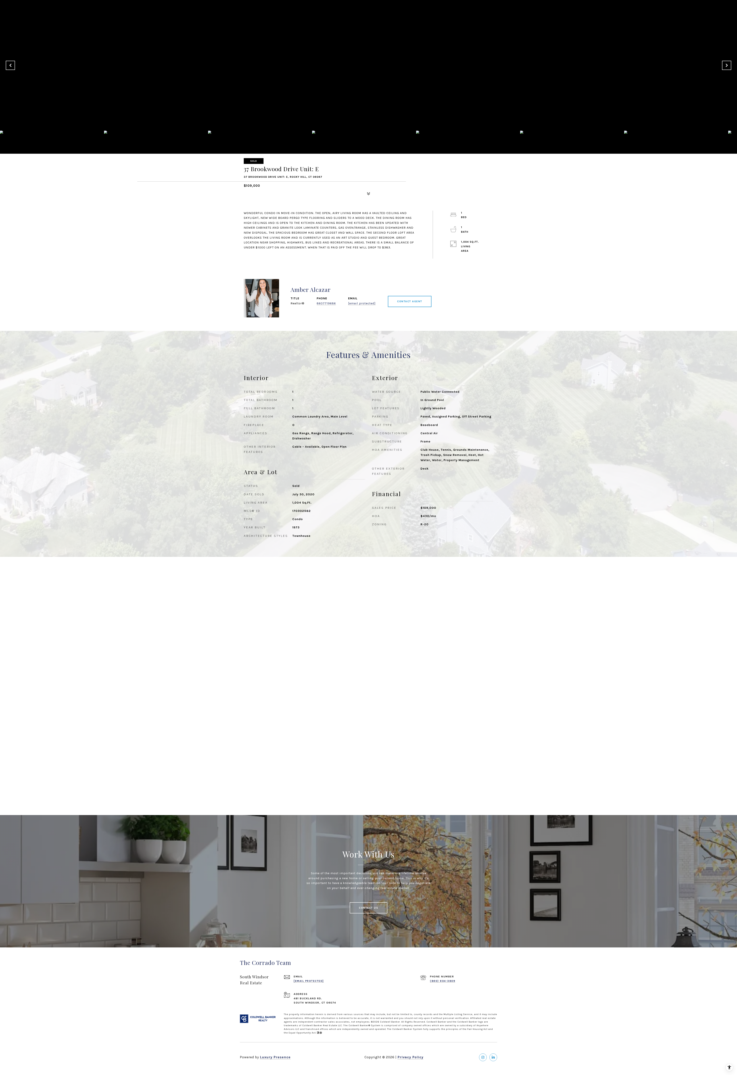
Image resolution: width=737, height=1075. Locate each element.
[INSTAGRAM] (483, 1057)
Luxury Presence (275, 1057)
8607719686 (326, 303)
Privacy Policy (410, 1057)
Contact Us (368, 907)
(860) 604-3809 (442, 981)
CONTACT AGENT (409, 301)
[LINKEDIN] (493, 1057)
